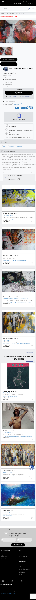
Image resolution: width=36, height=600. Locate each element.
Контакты (21, 574)
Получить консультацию (6, 584)
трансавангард (8, 103)
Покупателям (22, 555)
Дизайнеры (4, 558)
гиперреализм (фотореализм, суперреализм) (15, 436)
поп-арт (15, 103)
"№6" (23, 13)
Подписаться (18, 544)
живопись (16, 104)
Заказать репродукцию (9, 59)
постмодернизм (22, 103)
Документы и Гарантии (24, 569)
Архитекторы (4, 556)
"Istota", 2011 (6, 512)
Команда (21, 571)
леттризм (29, 302)
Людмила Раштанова (24, 68)
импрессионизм (7, 515)
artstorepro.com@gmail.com (8, 593)
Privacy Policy (22, 572)
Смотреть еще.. (29, 352)
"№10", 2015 (6, 340)
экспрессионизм (7, 476)
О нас (20, 566)
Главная (3, 13)
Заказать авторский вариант (8, 64)
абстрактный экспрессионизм (21, 476)
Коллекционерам (23, 556)
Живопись (18, 13)
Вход (24, 1)
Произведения (10, 13)
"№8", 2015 (6, 257)
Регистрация (31, 1)
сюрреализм (15, 343)
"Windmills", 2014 (8, 215)
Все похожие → (29, 361)
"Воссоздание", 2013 (8, 432)
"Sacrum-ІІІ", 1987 (7, 472)
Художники (4, 555)
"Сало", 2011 (6, 393)
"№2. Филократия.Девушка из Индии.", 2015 (15, 298)
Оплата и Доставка (23, 568)
